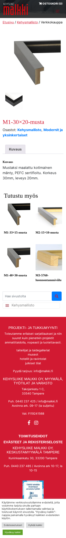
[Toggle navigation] (57, 11)
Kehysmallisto (27, 22)
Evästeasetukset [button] (13, 525)
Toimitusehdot (33, 436)
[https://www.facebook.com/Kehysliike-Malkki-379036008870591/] (29, 422)
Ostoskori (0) (52, 3)
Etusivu (8, 22)
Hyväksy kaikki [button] (13, 532)
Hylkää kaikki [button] (35, 525)
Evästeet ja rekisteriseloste (33, 442)
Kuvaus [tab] (15, 149)
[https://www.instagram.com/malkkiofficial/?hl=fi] (36, 422)
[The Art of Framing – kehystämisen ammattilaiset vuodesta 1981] (16, 9)
